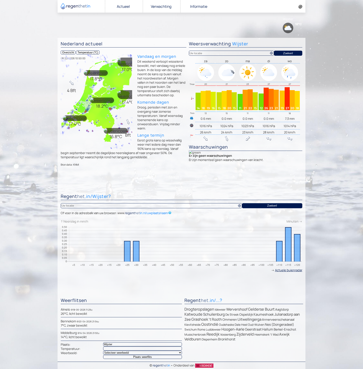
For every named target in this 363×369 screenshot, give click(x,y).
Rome (201, 329)
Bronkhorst (226, 339)
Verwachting (161, 6)
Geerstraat (253, 329)
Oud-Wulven (256, 325)
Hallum (267, 329)
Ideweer (220, 309)
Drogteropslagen (199, 309)
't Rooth (215, 319)
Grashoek (199, 319)
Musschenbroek (195, 334)
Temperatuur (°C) (88, 52)
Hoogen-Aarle (232, 329)
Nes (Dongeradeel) (279, 324)
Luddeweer (213, 329)
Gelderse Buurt (261, 309)
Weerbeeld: (69, 353)
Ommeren (229, 319)
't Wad (274, 334)
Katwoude (193, 314)
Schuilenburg (214, 314)
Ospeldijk (246, 314)
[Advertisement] (181, 180)
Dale (238, 325)
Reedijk (213, 334)
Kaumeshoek (264, 314)
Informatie (198, 6)
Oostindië (209, 324)
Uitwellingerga (249, 319)
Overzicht (68, 52)
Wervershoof (236, 309)
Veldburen (192, 339)
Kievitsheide (192, 325)
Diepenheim (209, 339)
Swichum (190, 329)
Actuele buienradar (288, 270)
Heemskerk (262, 334)
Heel (244, 325)
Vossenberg (228, 334)
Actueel (123, 6)
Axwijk (284, 334)
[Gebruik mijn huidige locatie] (271, 53)
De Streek (232, 314)
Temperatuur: (70, 349)
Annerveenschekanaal (278, 319)
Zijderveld (245, 334)
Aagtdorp (282, 309)
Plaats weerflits (142, 356)
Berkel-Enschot (285, 329)
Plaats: (65, 344)
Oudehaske (226, 325)
